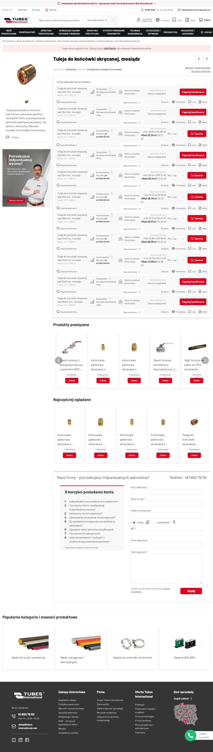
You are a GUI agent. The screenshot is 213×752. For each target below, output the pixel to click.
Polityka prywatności (68, 704)
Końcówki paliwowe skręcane (127, 41)
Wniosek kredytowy (106, 712)
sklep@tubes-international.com (196, 10)
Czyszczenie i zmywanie (153, 32)
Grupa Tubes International (110, 700)
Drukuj (15, 137)
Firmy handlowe (143, 720)
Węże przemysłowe (8, 32)
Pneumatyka (170, 32)
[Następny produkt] (207, 58)
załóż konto (110, 48)
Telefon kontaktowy (140, 510)
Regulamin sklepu (67, 700)
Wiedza (52, 9)
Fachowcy (140, 732)
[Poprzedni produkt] (198, 58)
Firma (5, 9)
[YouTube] (14, 740)
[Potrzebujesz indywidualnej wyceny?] (26, 178)
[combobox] (96, 20)
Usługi (208, 32)
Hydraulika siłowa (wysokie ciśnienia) (69, 32)
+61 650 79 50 (195, 477)
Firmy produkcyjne (144, 716)
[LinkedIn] (20, 740)
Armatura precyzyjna (92, 32)
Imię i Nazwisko (138, 487)
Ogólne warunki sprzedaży (110, 708)
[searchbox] (59, 20)
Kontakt (36, 9)
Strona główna (8, 41)
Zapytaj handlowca (193, 91)
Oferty (204, 102)
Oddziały (22, 9)
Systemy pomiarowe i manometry (114, 32)
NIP (132, 528)
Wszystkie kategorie (25, 41)
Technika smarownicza (135, 32)
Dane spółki (103, 704)
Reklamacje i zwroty (68, 716)
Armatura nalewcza (105, 41)
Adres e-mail (136, 498)
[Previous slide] (58, 360)
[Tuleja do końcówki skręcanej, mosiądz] (26, 75)
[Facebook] (27, 740)
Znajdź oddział (181, 698)
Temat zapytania (138, 540)
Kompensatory (27, 32)
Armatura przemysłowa (46, 32)
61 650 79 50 (150, 10)
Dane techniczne (130, 102)
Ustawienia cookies (68, 732)
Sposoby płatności (201, 71)
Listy (194, 102)
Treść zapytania (138, 551)
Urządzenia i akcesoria (188, 32)
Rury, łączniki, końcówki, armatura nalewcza (76, 41)
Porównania (181, 102)
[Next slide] (205, 360)
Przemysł (139, 704)
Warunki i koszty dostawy (198, 67)
